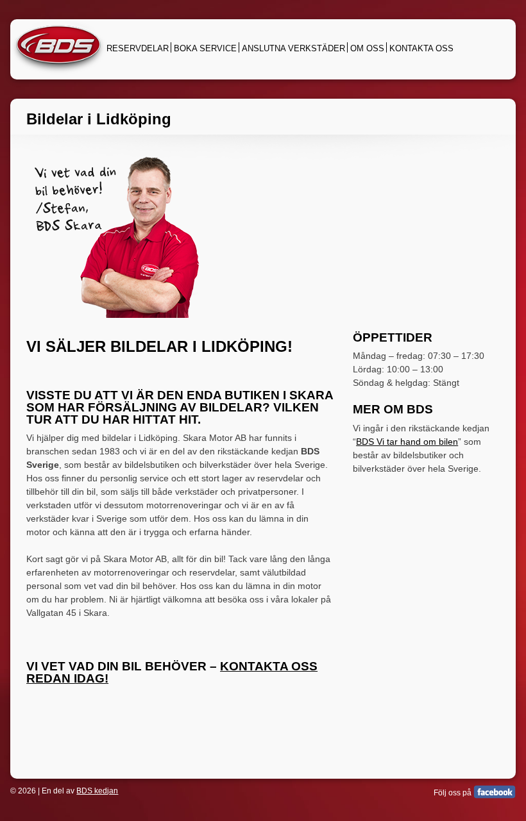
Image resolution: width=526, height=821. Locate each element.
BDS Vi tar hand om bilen (407, 441)
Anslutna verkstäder (293, 48)
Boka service (205, 48)
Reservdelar (137, 48)
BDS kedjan (97, 790)
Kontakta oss (421, 48)
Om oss (367, 48)
